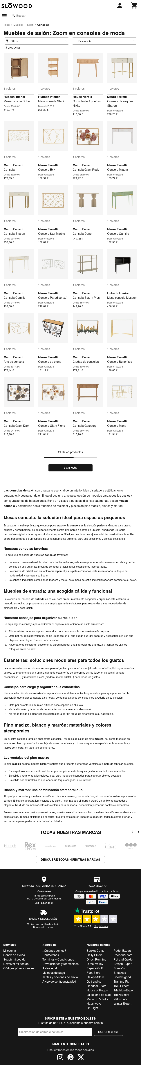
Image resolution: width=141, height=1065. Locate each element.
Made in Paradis (97, 999)
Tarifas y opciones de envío (60, 977)
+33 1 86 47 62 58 (44, 903)
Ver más (70, 468)
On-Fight (92, 1008)
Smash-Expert (123, 964)
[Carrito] (134, 5)
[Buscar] (13, 15)
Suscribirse (108, 1032)
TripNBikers (121, 995)
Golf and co (94, 981)
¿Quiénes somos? (54, 950)
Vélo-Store (120, 999)
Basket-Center (96, 950)
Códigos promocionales (18, 968)
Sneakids (120, 972)
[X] (80, 1058)
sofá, (98, 530)
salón (133, 580)
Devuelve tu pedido (43, 927)
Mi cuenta (9, 950)
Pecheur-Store (123, 955)
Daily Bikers (94, 955)
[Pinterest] (70, 1058)
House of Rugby (97, 990)
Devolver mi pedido (16, 964)
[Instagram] (60, 1058)
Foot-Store (93, 972)
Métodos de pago (53, 972)
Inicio (7, 24)
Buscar (21, 15)
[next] (138, 832)
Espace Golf (95, 968)
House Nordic (82, 97)
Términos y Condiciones (58, 959)
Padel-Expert (122, 950)
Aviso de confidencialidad (59, 981)
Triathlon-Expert (124, 990)
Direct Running (96, 959)
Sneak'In (119, 968)
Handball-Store (96, 986)
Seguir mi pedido (14, 959)
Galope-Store (95, 977)
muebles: (129, 764)
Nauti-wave (94, 1003)
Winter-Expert (122, 1003)
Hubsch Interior (14, 97)
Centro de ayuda (14, 955)
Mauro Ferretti (117, 97)
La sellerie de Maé (99, 995)
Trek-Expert (121, 986)
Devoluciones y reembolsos (60, 964)
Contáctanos (44, 891)
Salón (30, 24)
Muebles (18, 24)
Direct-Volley (95, 964)
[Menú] (4, 15)
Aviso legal (49, 968)
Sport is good (122, 977)
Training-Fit (121, 981)
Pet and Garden (124, 959)
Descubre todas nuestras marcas (70, 859)
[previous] (132, 832)
